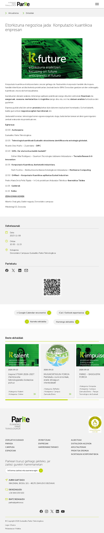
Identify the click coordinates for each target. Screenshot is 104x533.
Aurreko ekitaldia (38, 321)
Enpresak (43, 443)
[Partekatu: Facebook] (7, 270)
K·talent (20, 392)
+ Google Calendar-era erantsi (31, 313)
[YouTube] (63, 511)
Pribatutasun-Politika (13, 529)
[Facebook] (41, 511)
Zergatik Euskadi (14, 440)
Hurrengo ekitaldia (65, 322)
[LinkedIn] (57, 511)
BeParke (56, 389)
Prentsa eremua (80, 450)
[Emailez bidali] (26, 270)
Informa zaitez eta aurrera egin (22, 470)
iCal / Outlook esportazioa (71, 313)
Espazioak (10, 450)
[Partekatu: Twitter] (13, 270)
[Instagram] (46, 511)
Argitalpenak (78, 447)
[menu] (97, 4)
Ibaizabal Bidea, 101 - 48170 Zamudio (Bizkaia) (32, 483)
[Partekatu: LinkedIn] (19, 270)
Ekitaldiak (30, 13)
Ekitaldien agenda (81, 443)
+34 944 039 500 (16, 493)
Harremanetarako (48, 447)
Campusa (9, 447)
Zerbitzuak (44, 440)
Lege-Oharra (10, 525)
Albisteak (76, 440)
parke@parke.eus (16, 502)
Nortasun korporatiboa (84, 454)
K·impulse (92, 386)
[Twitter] (52, 511)
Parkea (9, 443)
